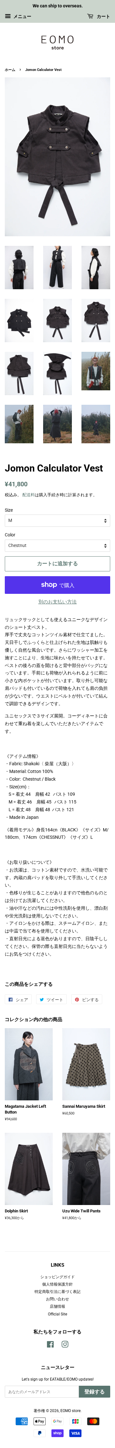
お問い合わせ (57, 1299)
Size (9, 510)
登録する (94, 1392)
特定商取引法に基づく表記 (57, 1291)
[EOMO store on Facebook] (50, 1346)
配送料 (28, 494)
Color (10, 534)
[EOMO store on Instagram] (64, 1346)
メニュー (21, 16)
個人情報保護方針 (57, 1284)
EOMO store (70, 1411)
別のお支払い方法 (57, 602)
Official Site (57, 1314)
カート (103, 16)
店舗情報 (57, 1306)
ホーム (10, 70)
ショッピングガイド (57, 1277)
